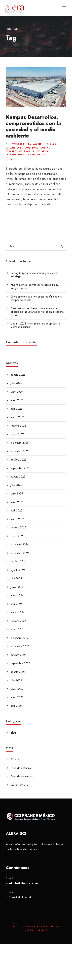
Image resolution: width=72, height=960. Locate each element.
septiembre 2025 (20, 468)
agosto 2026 (18, 375)
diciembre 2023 (20, 638)
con (49, 147)
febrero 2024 (18, 621)
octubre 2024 (18, 561)
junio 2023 (17, 689)
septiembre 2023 (20, 663)
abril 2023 (16, 706)
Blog (53, 144)
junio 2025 (17, 493)
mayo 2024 (17, 595)
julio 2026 (16, 383)
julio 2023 (16, 680)
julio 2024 (16, 578)
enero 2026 (17, 434)
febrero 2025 (18, 527)
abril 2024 (16, 604)
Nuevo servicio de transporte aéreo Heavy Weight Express (35, 286)
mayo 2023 (17, 697)
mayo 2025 (17, 502)
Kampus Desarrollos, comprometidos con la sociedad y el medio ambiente (33, 126)
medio (31, 154)
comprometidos (34, 147)
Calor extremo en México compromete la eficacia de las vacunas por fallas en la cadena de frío (37, 312)
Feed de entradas (21, 768)
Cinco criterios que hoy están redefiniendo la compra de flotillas (36, 298)
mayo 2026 (17, 400)
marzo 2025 (17, 519)
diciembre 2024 (20, 544)
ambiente (16, 147)
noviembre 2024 (20, 553)
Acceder (15, 759)
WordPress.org (19, 785)
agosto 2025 (18, 477)
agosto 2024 (18, 570)
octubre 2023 (18, 655)
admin (37, 144)
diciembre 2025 (20, 443)
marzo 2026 (17, 417)
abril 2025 (16, 510)
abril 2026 (16, 409)
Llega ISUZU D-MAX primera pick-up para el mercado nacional (35, 325)
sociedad (42, 154)
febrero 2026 (18, 426)
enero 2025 (17, 536)
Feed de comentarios (23, 776)
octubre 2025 (18, 460)
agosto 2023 (18, 672)
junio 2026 (17, 392)
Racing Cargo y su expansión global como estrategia (34, 274)
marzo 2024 (17, 612)
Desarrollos (14, 151)
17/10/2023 (17, 144)
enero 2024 (17, 629)
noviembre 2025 (20, 451)
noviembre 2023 (20, 646)
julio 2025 (16, 485)
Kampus (29, 151)
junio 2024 (17, 587)
